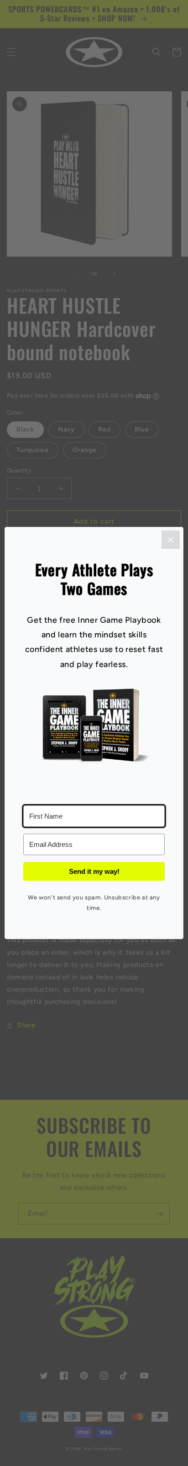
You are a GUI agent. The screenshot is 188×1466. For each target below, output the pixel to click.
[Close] (171, 540)
